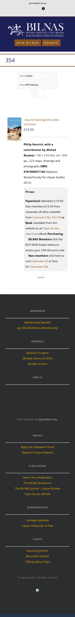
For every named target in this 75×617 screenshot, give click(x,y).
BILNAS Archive (37, 364)
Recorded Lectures (37, 556)
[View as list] (41, 93)
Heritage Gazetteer (37, 520)
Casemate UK (39, 261)
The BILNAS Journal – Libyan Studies (37, 488)
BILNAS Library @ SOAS (37, 358)
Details (41, 277)
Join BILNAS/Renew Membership (37, 328)
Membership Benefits (37, 322)
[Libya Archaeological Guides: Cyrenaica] (14, 128)
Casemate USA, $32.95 (46, 217)
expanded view (47, 419)
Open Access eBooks (37, 494)
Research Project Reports (37, 452)
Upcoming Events (37, 550)
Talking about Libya (37, 561)
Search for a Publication (37, 477)
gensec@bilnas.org (37, 3)
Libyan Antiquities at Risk (37, 525)
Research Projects (38, 353)
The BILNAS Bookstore (37, 483)
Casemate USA (39, 266)
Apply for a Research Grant (37, 447)
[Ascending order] (53, 76)
